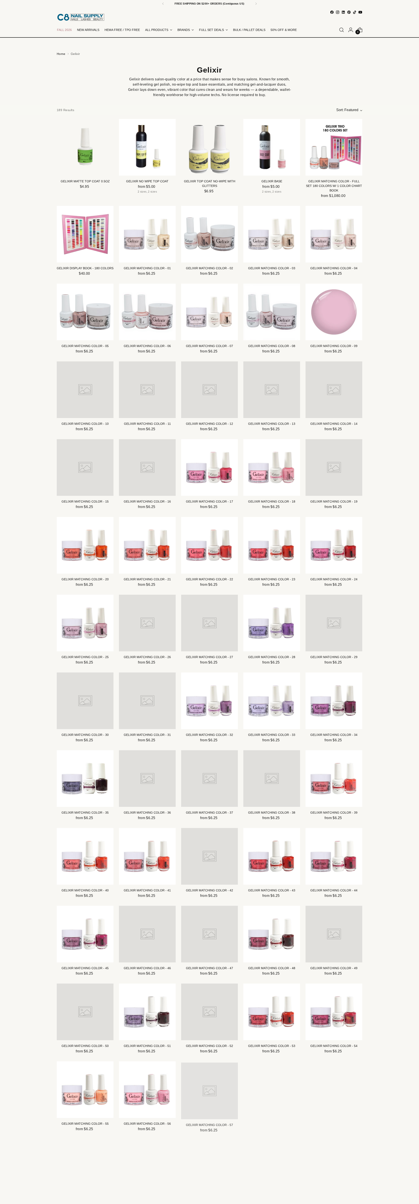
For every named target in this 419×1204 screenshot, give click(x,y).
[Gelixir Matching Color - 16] (147, 467)
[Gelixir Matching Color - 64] (334, 1167)
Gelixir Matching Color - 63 (271, 1201)
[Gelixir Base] (271, 147)
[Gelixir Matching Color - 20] (85, 545)
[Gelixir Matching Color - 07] (209, 312)
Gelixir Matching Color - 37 (209, 812)
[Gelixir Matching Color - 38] (271, 778)
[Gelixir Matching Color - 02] (209, 234)
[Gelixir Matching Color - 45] (85, 934)
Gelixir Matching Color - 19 (333, 501)
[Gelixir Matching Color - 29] (334, 623)
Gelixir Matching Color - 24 (333, 579)
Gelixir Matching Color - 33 (271, 735)
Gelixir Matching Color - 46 (147, 968)
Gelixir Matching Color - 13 (271, 423)
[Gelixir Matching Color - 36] (147, 778)
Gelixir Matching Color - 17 (209, 501)
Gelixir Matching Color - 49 (333, 968)
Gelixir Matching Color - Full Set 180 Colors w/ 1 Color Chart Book (334, 185)
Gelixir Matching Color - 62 (209, 1201)
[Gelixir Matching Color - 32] (209, 700)
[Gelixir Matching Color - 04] (334, 234)
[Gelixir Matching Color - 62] (209, 1167)
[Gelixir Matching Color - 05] (85, 312)
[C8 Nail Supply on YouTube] (360, 12)
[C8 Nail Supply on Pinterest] (349, 12)
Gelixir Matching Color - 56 (147, 1123)
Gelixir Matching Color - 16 (147, 501)
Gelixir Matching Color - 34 (333, 735)
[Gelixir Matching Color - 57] (209, 1089)
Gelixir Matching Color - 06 (147, 346)
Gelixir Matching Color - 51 (147, 1046)
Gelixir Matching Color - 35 (85, 812)
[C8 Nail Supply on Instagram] (338, 12)
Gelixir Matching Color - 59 (333, 1123)
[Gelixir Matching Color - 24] (334, 545)
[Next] (256, 3)
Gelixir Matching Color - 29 (333, 657)
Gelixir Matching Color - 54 (333, 1046)
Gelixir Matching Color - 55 (85, 1123)
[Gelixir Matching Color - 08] (271, 312)
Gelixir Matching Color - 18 (271, 501)
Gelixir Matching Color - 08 (271, 346)
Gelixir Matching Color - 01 (147, 268)
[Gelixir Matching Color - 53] (271, 1012)
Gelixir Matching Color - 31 (147, 735)
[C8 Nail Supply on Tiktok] (355, 12)
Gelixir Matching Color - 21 (147, 579)
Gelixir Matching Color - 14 (333, 423)
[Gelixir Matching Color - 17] (209, 467)
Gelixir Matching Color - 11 (147, 423)
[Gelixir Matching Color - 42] (209, 856)
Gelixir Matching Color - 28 (271, 657)
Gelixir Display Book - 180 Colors (85, 268)
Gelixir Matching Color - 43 (271, 890)
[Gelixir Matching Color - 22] (209, 545)
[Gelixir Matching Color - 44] (334, 856)
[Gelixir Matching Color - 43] (271, 856)
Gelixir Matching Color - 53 (271, 1046)
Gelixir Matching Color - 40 (85, 890)
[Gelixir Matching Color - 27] (209, 623)
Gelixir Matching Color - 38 (271, 812)
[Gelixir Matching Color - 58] (271, 1089)
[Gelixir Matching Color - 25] (85, 623)
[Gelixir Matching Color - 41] (147, 856)
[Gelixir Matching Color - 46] (147, 934)
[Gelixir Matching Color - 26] (147, 623)
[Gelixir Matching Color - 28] (271, 623)
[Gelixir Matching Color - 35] (85, 778)
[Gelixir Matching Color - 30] (85, 700)
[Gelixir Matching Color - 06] (147, 312)
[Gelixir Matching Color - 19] (334, 467)
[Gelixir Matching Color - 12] (209, 389)
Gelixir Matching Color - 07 (209, 346)
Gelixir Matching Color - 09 (333, 346)
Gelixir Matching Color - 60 (85, 1201)
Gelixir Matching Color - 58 (271, 1123)
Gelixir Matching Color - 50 (85, 1046)
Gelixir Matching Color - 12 (209, 423)
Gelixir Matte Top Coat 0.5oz (85, 181)
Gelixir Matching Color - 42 (209, 890)
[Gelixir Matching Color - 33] (271, 700)
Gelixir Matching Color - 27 (209, 657)
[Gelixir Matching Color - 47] (209, 934)
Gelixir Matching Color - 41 (147, 890)
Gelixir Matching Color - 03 (271, 268)
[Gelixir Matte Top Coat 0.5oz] (85, 147)
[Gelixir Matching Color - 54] (334, 1012)
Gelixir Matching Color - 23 (271, 579)
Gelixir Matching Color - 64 (333, 1201)
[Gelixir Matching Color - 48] (271, 934)
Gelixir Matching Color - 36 (147, 812)
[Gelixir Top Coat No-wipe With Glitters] (209, 147)
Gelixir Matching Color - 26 (147, 657)
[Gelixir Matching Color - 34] (334, 700)
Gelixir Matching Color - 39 (333, 812)
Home (61, 54)
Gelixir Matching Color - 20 (85, 579)
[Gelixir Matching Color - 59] (334, 1089)
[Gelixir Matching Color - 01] (147, 234)
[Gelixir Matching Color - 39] (334, 778)
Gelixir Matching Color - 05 (85, 346)
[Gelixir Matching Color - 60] (85, 1167)
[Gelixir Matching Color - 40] (85, 856)
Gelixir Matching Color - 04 (333, 268)
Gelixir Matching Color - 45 (85, 968)
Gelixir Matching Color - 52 (209, 1046)
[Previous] (163, 3)
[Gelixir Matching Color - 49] (334, 934)
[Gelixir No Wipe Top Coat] (147, 147)
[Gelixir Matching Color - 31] (147, 700)
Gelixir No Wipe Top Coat (147, 181)
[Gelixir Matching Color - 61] (147, 1167)
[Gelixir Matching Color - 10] (85, 389)
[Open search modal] (341, 29)
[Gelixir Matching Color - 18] (271, 467)
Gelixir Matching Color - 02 (209, 268)
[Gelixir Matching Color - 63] (271, 1167)
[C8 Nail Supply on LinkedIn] (343, 12)
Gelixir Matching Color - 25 (85, 657)
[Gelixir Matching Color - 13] (271, 389)
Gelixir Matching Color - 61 (147, 1201)
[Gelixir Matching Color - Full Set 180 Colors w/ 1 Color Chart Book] (334, 147)
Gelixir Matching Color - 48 (271, 968)
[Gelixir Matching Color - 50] (85, 1012)
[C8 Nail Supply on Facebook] (332, 12)
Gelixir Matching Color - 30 (85, 735)
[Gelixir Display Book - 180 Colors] (85, 234)
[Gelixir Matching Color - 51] (147, 1012)
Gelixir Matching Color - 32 (209, 735)
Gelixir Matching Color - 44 (333, 890)
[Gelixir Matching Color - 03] (271, 234)
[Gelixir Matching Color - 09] (334, 312)
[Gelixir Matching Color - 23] (271, 545)
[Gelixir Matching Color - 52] (209, 1012)
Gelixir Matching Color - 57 (209, 1123)
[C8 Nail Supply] (81, 17)
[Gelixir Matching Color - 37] (209, 778)
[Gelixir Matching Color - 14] (334, 389)
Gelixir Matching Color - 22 (209, 579)
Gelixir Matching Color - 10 (85, 423)
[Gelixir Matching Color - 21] (147, 545)
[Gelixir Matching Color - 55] (85, 1089)
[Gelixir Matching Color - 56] (147, 1089)
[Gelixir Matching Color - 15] (85, 467)
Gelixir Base (271, 181)
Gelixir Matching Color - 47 (209, 968)
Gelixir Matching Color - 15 (85, 501)
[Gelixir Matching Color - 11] (147, 389)
